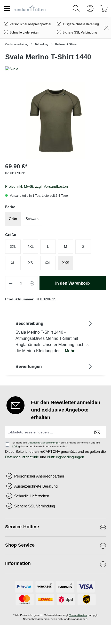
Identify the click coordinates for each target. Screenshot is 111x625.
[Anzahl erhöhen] (32, 283)
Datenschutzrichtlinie (22, 457)
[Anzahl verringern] (10, 283)
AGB (15, 446)
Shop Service (20, 545)
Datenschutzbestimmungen (44, 442)
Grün (13, 219)
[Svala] (55, 69)
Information (18, 563)
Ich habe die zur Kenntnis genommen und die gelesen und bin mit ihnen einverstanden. (56, 444)
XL (13, 263)
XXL (48, 263)
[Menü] (7, 8)
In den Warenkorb (72, 283)
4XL (30, 246)
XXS (65, 263)
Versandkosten (78, 615)
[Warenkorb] (104, 8)
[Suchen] (76, 8)
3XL (13, 246)
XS (30, 263)
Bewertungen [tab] (28, 366)
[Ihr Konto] (90, 8)
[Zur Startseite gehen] (29, 8)
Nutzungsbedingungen (65, 457)
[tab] (54, 336)
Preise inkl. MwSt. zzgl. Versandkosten (36, 186)
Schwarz (32, 219)
